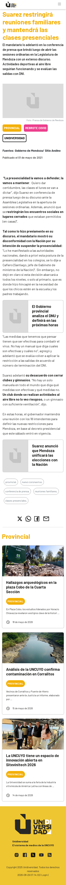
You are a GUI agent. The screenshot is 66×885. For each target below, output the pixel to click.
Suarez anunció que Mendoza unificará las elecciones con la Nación (45, 455)
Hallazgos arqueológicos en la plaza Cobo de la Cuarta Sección (31, 587)
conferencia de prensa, (17, 491)
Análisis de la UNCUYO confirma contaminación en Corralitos (33, 671)
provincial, (10, 481)
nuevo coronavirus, (32, 481)
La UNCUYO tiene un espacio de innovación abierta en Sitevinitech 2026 (32, 760)
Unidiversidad (14, 138)
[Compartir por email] (46, 518)
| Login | (45, 874)
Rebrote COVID (35, 128)
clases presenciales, (16, 500)
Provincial (12, 128)
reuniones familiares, (46, 491)
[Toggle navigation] (59, 4)
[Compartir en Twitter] (20, 518)
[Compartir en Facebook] (37, 518)
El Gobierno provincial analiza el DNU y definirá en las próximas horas (45, 315)
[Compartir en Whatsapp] (28, 519)
